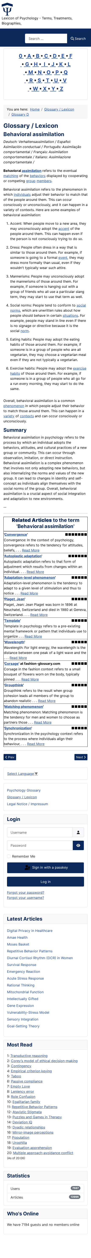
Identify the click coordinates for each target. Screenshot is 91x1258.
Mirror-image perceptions (32, 1132)
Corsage (11, 663)
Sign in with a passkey (49, 867)
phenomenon (13, 406)
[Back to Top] (84, 1250)
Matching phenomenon (23, 706)
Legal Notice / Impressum (27, 804)
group (31, 181)
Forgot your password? (25, 892)
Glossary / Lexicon (22, 797)
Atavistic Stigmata (27, 1112)
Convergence (15, 534)
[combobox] (46, 38)
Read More (30, 550)
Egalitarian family (26, 1102)
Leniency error (22, 1091)
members (44, 181)
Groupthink (13, 685)
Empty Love (20, 1086)
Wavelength (14, 642)
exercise (79, 368)
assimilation (31, 170)
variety (8, 416)
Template (12, 620)
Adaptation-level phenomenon (29, 577)
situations (70, 315)
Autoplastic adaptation (22, 556)
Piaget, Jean (14, 599)
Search (80, 38)
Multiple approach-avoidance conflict (43, 1153)
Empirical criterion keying (31, 1071)
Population (20, 1137)
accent (63, 228)
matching (10, 176)
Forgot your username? (25, 897)
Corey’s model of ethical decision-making (44, 1061)
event (62, 257)
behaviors (38, 176)
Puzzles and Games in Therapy (37, 1117)
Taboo (16, 1076)
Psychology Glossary (24, 790)
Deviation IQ (22, 1122)
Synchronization (17, 728)
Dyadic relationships (28, 1127)
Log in (46, 881)
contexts (27, 416)
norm (25, 331)
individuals (22, 194)
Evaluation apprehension (32, 1148)
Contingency (21, 1066)
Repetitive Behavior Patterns (34, 1107)
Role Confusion (23, 1096)
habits (15, 373)
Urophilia (19, 1142)
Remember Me (23, 856)
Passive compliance (27, 1081)
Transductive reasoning (29, 1056)
